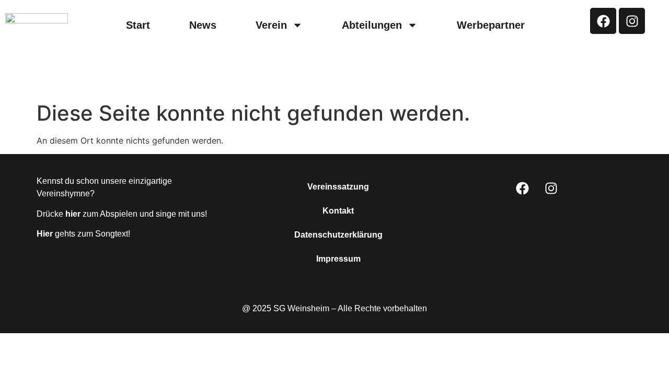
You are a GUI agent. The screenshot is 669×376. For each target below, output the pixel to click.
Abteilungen (372, 25)
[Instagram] (632, 21)
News (202, 25)
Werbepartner (491, 25)
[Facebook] (603, 21)
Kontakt (338, 210)
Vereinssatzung (338, 186)
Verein (271, 25)
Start (138, 25)
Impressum (338, 258)
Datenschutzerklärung (338, 234)
